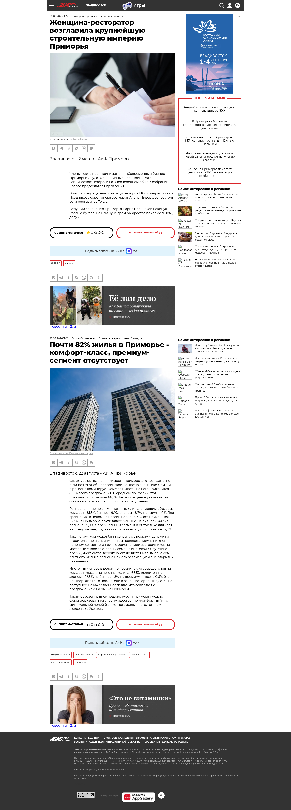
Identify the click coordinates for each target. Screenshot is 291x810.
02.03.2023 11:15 (59, 16)
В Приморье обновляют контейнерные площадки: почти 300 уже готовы (209, 125)
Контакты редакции (86, 738)
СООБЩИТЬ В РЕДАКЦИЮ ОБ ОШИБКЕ (166, 742)
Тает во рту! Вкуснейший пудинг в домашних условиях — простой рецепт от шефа (216, 236)
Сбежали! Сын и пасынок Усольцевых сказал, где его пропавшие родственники (218, 374)
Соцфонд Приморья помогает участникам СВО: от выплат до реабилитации (210, 172)
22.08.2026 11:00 (59, 338)
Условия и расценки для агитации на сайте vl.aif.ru (107, 742)
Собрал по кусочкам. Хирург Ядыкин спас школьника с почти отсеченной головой (218, 223)
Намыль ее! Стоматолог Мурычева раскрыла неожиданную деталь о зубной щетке (216, 262)
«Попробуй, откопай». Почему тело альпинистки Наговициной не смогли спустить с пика (217, 348)
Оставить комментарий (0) (145, 232)
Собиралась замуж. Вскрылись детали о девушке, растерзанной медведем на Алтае (215, 249)
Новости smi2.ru (63, 326)
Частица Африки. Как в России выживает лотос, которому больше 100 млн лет (217, 413)
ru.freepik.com (79, 139)
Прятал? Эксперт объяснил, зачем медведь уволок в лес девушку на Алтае (216, 400)
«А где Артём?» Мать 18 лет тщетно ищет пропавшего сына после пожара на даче (216, 197)
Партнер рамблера (108, 795)
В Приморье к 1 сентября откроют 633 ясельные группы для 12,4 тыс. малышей (210, 141)
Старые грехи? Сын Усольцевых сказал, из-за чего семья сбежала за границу (217, 387)
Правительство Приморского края (71, 453)
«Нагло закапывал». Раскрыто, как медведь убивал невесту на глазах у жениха (217, 361)
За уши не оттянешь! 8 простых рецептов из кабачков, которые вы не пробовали (218, 210)
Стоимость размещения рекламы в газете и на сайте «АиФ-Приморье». (148, 738)
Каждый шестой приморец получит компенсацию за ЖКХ (209, 109)
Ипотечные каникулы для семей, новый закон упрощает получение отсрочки (209, 157)
